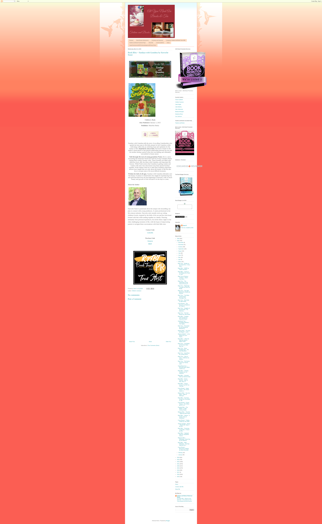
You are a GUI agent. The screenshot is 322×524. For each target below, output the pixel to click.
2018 (178, 470)
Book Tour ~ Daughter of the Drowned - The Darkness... (184, 309)
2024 (178, 457)
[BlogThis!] (148, 288)
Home (168, 42)
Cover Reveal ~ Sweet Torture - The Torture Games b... (183, 390)
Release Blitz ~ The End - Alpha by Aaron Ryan (184, 412)
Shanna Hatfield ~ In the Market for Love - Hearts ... (184, 335)
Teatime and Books (180, 123)
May (179, 257)
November (181, 244)
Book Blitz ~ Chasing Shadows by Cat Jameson (183, 372)
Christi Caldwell (179, 99)
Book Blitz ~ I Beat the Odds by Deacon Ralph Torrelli (183, 340)
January (180, 454)
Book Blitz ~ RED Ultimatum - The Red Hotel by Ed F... (183, 444)
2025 (178, 240)
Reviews (131, 40)
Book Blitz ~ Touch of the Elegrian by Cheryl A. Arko (184, 273)
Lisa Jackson (178, 116)
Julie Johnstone (179, 109)
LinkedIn (150, 233)
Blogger (168, 520)
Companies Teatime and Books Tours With (175, 40)
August (180, 251)
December (181, 242)
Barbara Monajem (179, 111)
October (180, 246)
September (181, 249)
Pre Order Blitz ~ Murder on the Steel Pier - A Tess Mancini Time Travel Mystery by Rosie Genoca (184, 500)
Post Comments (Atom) (153, 345)
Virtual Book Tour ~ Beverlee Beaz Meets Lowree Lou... (184, 367)
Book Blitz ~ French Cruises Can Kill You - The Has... (184, 385)
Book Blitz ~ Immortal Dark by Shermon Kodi (184, 376)
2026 (178, 238)
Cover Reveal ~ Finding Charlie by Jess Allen (183, 421)
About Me (151, 42)
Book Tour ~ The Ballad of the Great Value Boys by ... (183, 345)
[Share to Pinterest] (153, 288)
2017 (178, 472)
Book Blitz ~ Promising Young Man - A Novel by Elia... (183, 430)
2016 (178, 474)
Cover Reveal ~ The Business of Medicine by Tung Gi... (184, 305)
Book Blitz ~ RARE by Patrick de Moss (183, 269)
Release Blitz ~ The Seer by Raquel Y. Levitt (184, 331)
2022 (178, 461)
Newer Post (132, 341)
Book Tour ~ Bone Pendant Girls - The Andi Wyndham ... (183, 350)
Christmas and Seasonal (157, 40)
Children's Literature (136, 290)
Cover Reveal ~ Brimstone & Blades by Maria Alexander (183, 449)
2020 (178, 466)
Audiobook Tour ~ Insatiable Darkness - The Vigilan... (184, 322)
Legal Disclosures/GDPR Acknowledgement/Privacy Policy (142, 45)
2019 (178, 468)
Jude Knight (178, 104)
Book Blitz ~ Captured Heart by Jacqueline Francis (183, 434)
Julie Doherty (178, 106)
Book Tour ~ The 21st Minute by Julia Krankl (184, 313)
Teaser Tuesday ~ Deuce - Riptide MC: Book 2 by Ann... (184, 425)
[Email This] (147, 288)
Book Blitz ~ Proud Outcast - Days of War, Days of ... (183, 380)
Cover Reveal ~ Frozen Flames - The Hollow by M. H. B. (183, 404)
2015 (178, 476)
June (179, 255)
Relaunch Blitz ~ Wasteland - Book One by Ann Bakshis (184, 439)
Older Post (168, 341)
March (180, 261)
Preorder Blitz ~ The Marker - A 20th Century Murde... (183, 409)
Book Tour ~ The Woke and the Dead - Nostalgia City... (183, 297)
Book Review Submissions (142, 40)
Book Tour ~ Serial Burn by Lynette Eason (184, 353)
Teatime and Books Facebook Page (137, 42)
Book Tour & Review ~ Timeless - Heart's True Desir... (183, 278)
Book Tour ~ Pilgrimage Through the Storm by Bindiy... (184, 287)
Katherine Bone (179, 114)
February (180, 452)
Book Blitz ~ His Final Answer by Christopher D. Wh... (184, 399)
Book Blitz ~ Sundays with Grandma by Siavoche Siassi (183, 318)
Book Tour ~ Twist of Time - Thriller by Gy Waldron (183, 358)
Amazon (150, 241)
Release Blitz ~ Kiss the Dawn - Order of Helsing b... (184, 394)
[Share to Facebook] (152, 288)
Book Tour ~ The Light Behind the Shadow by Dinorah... (184, 292)
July (179, 253)
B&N (150, 244)
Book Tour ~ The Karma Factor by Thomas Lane (184, 362)
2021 (178, 463)
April (179, 259)
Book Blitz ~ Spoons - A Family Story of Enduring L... (184, 417)
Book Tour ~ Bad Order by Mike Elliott (183, 300)
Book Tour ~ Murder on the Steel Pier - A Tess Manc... (184, 265)
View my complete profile (187, 227)
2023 (178, 459)
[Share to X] (150, 288)
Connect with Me (160, 42)
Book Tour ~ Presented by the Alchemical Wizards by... (183, 327)
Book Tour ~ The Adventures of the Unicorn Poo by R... (183, 282)
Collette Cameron (179, 102)
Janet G (185, 225)
